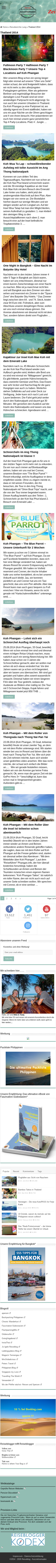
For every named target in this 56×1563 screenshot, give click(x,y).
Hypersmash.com (8, 1497)
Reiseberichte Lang (18, 27)
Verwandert (6, 1380)
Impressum (18, 1556)
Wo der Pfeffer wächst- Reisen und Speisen (21, 1384)
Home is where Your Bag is (13, 1464)
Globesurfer (7, 1334)
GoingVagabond (8, 1338)
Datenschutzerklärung (33, 1556)
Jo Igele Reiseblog (10, 1347)
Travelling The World (11, 1376)
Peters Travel (7, 1363)
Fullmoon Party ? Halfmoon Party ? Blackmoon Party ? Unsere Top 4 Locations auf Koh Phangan (25, 69)
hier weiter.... (7, 1022)
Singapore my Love (10, 1372)
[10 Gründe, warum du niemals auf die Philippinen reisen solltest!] (9, 1218)
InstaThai (6, 1342)
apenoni (5, 1313)
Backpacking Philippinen (12, 1317)
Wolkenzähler (7, 1457)
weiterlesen (9, 127)
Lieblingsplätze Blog (10, 1351)
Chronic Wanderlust (10, 1321)
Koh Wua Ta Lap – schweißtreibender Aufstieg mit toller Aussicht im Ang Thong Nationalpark (27, 167)
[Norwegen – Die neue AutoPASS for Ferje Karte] (9, 1206)
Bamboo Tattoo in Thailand (29, 1190)
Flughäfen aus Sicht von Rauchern (33, 1177)
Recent (16, 1171)
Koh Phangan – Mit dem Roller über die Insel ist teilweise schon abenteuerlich (26, 828)
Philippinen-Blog (9, 1368)
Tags (40, 1171)
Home (5, 27)
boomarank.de (7, 1501)
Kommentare (28, 1171)
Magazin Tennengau (10, 1355)
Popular (6, 1171)
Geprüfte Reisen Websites (12, 1488)
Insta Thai (6, 1451)
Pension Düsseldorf (9, 1493)
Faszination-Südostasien (12, 1326)
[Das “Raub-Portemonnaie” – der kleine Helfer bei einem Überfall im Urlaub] (9, 1230)
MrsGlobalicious (9, 1359)
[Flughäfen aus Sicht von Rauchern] (9, 1181)
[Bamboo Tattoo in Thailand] (9, 1193)
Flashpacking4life (9, 1330)
